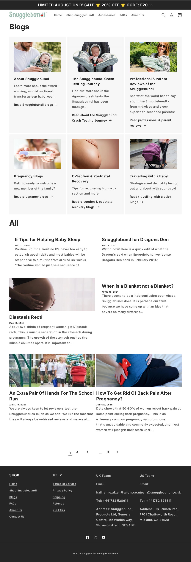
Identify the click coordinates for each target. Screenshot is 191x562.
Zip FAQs (59, 510)
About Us (15, 510)
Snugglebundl (89, 553)
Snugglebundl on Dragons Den (135, 239)
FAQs (12, 503)
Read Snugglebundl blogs (33, 104)
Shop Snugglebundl (23, 490)
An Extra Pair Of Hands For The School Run (51, 396)
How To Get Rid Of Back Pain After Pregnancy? (134, 396)
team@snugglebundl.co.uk (160, 492)
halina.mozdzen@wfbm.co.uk (119, 492)
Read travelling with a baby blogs (150, 199)
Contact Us (17, 516)
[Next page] (121, 453)
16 (108, 451)
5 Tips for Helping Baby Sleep (47, 239)
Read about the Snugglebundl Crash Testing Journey (94, 117)
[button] (163, 15)
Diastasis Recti (26, 317)
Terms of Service (64, 483)
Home (13, 483)
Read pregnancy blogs (31, 196)
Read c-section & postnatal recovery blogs (93, 204)
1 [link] (70, 453)
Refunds (58, 503)
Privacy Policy (62, 490)
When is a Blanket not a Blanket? (138, 286)
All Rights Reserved (107, 553)
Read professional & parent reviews (150, 122)
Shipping (59, 497)
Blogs (13, 497)
